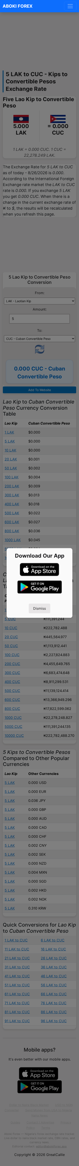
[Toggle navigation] (70, 6)
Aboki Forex (17, 6)
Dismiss (39, 608)
